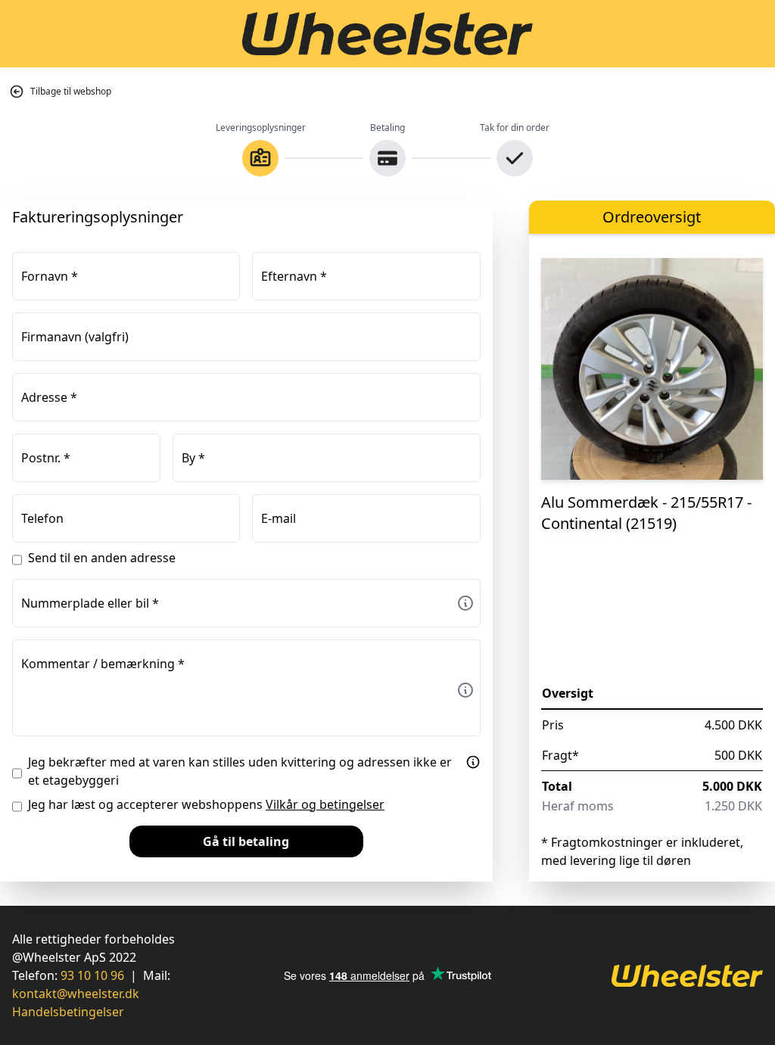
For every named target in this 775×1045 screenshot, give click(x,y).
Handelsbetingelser (68, 1011)
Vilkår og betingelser (325, 804)
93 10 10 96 (92, 975)
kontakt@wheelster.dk (75, 993)
